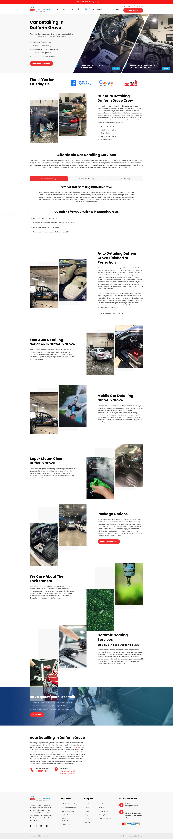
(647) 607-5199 (41, 771)
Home (58, 9)
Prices (79, 9)
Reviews (107, 9)
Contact (116, 9)
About (65, 9)
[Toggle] (31, 218)
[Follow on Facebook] (30, 826)
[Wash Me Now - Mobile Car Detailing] (40, 8)
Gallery (72, 9)
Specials (99, 9)
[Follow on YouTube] (46, 826)
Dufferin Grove (76, 747)
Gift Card (91, 9)
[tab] (49, 178)
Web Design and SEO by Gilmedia (132, 836)
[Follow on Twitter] (41, 826)
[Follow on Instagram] (36, 826)
